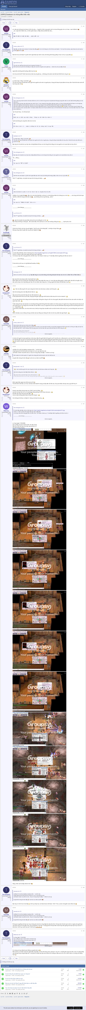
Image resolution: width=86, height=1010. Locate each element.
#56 (83, 387)
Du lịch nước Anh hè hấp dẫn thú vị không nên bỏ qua (18, 969)
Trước (3, 22)
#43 (83, 59)
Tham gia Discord (13, 6)
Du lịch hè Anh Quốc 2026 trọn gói (14, 978)
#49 (83, 185)
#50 (83, 225)
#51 (83, 243)
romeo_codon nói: (18, 46)
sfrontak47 (4, 16)
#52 (83, 285)
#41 (83, 26)
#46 (83, 132)
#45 (83, 94)
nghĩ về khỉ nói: (17, 62)
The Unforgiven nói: (18, 98)
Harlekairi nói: (17, 136)
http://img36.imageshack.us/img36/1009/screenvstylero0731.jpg (51, 253)
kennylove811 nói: (18, 366)
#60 (83, 930)
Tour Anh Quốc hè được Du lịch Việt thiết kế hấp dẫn (18, 988)
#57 (83, 403)
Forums (4, 6)
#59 (83, 907)
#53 (83, 316)
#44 (83, 77)
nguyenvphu (8, 970)
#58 (83, 887)
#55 (83, 362)
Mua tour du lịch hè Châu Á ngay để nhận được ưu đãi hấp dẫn (21, 983)
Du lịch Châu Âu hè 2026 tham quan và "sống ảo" (17, 974)
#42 (83, 42)
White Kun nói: (17, 934)
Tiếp (16, 22)
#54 (83, 346)
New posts (3, 9)
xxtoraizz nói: (17, 891)
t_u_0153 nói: (17, 213)
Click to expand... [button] (49, 334)
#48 (83, 169)
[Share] (81, 26)
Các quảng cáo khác (19, 970)
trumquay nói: (17, 272)
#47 (83, 148)
